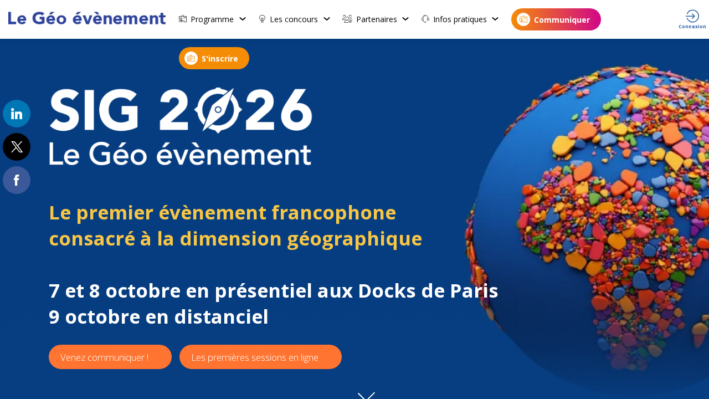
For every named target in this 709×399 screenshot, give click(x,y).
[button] (556, 19)
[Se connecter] (692, 19)
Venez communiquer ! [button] (104, 357)
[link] (213, 19)
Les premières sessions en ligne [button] (254, 357)
